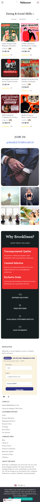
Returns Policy (7, 424)
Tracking (5, 427)
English (9, 500)
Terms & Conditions (8, 449)
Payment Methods (8, 418)
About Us (5, 443)
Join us (20, 137)
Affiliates (5, 457)
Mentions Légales (8, 451)
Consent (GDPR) (12, 383)
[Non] (37, 495)
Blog (3, 440)
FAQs (4, 415)
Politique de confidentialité (23, 499)
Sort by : (14, 19)
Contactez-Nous (7, 454)
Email (8, 373)
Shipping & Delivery (8, 421)
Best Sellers (6, 430)
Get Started (6, 432)
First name (9, 364)
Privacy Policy (6, 446)
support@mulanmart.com (10, 405)
